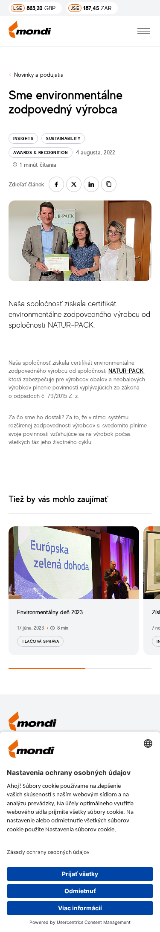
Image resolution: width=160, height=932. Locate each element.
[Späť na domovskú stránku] (30, 31)
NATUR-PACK (126, 370)
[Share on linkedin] (91, 184)
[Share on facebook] (56, 184)
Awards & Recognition (40, 152)
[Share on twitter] (73, 184)
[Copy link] (108, 184)
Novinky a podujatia (39, 74)
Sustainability (63, 138)
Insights (23, 138)
